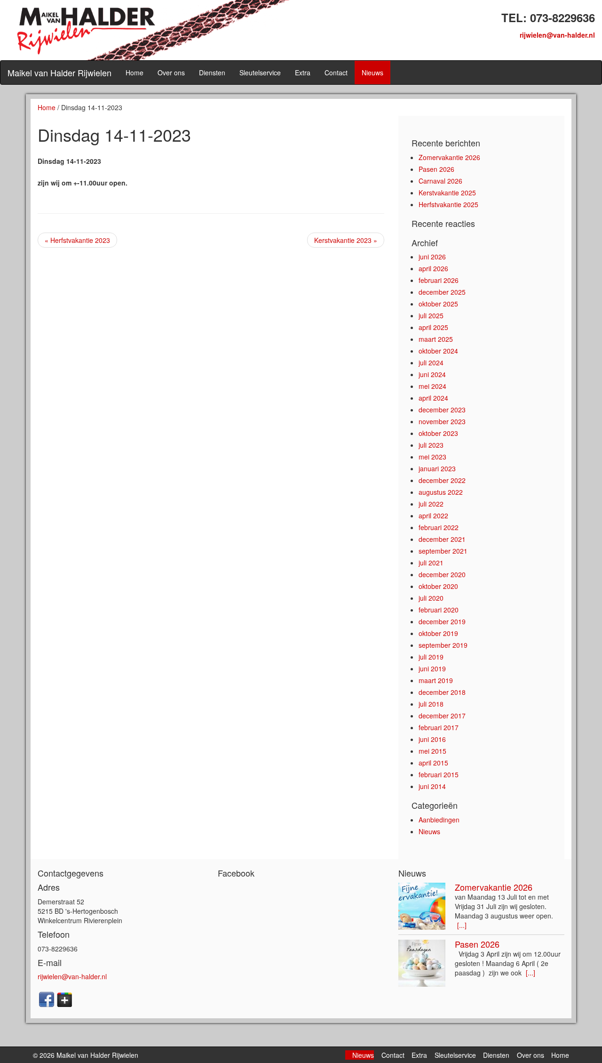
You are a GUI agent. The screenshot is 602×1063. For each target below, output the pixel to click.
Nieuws (372, 72)
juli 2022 (431, 503)
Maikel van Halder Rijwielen (59, 72)
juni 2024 (432, 374)
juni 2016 (432, 739)
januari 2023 (437, 468)
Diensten (212, 72)
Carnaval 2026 (440, 180)
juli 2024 (431, 362)
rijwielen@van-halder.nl (557, 35)
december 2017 (442, 715)
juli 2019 (431, 656)
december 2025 (442, 292)
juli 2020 (431, 598)
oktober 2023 (438, 433)
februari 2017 (439, 727)
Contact (336, 72)
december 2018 (442, 692)
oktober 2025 (438, 303)
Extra (302, 72)
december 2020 (442, 574)
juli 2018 (431, 704)
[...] (462, 925)
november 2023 (442, 421)
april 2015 (433, 762)
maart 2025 (436, 339)
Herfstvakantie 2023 (77, 240)
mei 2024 (432, 386)
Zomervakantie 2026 (449, 157)
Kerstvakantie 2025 (447, 192)
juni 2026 (432, 256)
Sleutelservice (260, 72)
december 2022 (442, 480)
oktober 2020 (438, 586)
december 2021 (442, 539)
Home (134, 72)
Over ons (171, 72)
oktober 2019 (438, 633)
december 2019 (442, 621)
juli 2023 (431, 445)
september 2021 (443, 551)
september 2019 (443, 645)
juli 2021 (431, 562)
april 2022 (433, 515)
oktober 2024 (438, 350)
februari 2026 (439, 280)
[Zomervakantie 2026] (421, 906)
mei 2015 (432, 751)
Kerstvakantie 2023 (345, 240)
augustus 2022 (441, 492)
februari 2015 (439, 774)
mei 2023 (432, 456)
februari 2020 (439, 609)
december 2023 (442, 409)
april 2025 (433, 327)
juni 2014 (432, 786)
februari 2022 (439, 527)
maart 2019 (436, 680)
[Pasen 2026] (421, 963)
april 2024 (433, 398)
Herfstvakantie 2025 (448, 204)
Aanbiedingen (439, 819)
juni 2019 (432, 668)
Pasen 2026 (436, 169)
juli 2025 (431, 315)
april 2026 (433, 268)
